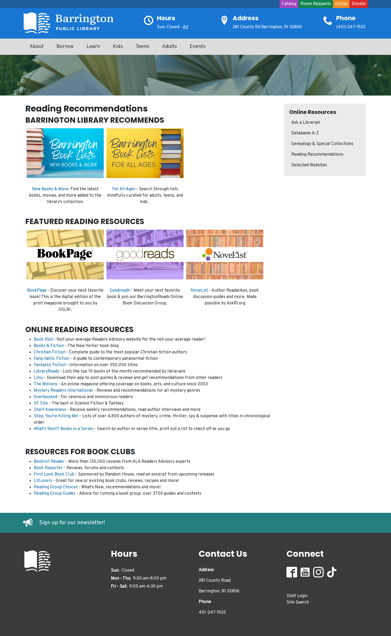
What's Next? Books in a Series (63, 429)
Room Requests (316, 4)
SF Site (41, 403)
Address (246, 18)
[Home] (71, 23)
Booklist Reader (49, 461)
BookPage (37, 290)
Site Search (297, 602)
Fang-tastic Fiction (51, 358)
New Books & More (50, 189)
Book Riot (43, 339)
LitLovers (43, 481)
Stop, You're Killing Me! (56, 416)
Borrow (65, 46)
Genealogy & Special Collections (322, 144)
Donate (359, 4)
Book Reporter (48, 468)
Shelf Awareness (50, 409)
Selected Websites (309, 165)
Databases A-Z (305, 133)
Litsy (38, 378)
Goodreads (120, 290)
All (185, 27)
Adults (169, 46)
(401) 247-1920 (350, 27)
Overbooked (45, 397)
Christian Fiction (49, 352)
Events (198, 46)
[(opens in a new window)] (31, 522)
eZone (341, 4)
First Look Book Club (54, 474)
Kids (118, 46)
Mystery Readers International (63, 390)
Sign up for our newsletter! (72, 522)
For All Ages (123, 189)
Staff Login (296, 596)
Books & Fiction (49, 346)
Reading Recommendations (317, 154)
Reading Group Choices (56, 487)
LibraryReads (46, 371)
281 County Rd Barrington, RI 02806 (267, 27)
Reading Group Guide (53, 493)
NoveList (199, 290)
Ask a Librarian (305, 122)
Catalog (289, 4)
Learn (93, 46)
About (37, 46)
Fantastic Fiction (50, 365)
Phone (346, 18)
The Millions (45, 384)
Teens (142, 46)
